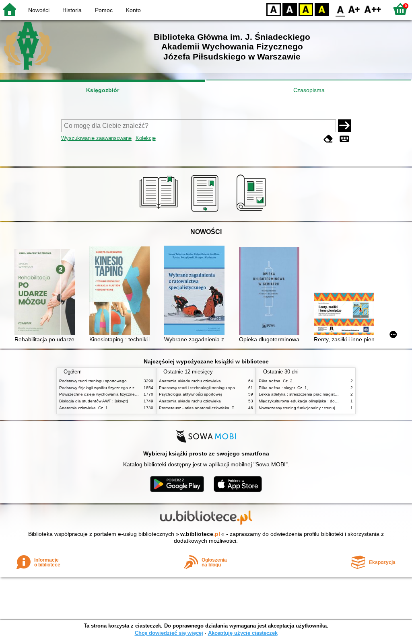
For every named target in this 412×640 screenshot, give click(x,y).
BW (289, 9)
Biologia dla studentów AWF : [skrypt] (93, 401)
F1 (354, 9)
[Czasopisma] (252, 212)
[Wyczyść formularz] (328, 139)
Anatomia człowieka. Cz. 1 (83, 408)
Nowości (38, 10)
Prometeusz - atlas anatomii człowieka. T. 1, (199, 408)
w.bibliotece (200, 534)
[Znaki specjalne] (344, 139)
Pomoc (104, 10)
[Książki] (159, 212)
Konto (133, 10)
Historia (72, 10)
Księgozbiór (102, 90)
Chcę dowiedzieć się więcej (169, 633)
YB (305, 9)
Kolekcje (146, 138)
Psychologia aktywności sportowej (190, 394)
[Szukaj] (344, 125)
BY (321, 9)
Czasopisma (309, 90)
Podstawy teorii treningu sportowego (93, 381)
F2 (373, 9)
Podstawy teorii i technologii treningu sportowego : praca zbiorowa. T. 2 (225, 388)
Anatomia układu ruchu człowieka (190, 381)
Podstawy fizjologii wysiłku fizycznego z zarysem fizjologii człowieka (120, 388)
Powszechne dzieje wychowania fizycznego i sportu (106, 394)
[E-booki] (206, 212)
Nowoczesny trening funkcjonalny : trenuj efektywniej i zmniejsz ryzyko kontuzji (331, 408)
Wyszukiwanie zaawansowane (96, 138)
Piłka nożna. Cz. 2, (276, 381)
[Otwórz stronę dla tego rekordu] (46, 292)
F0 (340, 9)
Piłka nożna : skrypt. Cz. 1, (283, 388)
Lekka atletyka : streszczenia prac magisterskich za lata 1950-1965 (321, 394)
